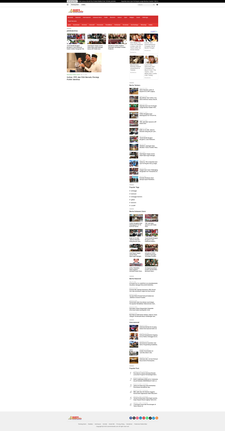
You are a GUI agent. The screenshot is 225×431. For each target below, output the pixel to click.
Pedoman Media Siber (140, 424)
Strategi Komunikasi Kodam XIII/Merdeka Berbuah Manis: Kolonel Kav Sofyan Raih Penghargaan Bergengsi (151, 269)
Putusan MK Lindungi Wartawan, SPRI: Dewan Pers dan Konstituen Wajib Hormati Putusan (142, 290)
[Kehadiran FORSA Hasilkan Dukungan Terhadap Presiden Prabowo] (117, 39)
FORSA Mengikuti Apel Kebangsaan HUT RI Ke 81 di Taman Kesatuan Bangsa (148, 114)
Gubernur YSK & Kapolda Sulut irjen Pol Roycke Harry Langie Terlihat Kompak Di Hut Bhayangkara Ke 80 (148, 162)
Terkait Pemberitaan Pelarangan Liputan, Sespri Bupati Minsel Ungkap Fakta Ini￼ (145, 398)
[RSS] (156, 418)
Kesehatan (76, 25)
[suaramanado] (75, 11)
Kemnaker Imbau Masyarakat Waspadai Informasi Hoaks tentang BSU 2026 (141, 309)
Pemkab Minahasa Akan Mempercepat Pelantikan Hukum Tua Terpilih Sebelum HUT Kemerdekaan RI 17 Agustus (148, 178)
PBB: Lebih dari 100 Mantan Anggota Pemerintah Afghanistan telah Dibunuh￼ (145, 392)
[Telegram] (153, 418)
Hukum (120, 17)
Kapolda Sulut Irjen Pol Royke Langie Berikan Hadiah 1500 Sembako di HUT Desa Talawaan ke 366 (130, 1)
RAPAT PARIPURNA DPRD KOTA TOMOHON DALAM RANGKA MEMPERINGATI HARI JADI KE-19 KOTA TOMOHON (145, 380)
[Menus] (68, 4)
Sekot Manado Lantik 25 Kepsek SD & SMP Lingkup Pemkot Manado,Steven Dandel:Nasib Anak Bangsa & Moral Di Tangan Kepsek (148, 90)
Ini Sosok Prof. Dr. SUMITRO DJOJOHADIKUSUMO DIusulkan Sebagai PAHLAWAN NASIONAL (143, 284)
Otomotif (91, 25)
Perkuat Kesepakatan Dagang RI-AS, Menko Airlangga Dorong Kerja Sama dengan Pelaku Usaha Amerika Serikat (149, 335)
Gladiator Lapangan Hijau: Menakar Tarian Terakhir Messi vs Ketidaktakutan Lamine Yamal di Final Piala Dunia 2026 (149, 146)
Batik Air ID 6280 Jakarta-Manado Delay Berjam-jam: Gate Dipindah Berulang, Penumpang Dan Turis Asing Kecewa (148, 130)
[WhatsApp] (147, 418)
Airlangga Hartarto (136, 197)
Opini (125, 17)
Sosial (138, 17)
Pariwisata (100, 25)
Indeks (83, 4)
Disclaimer (129, 424)
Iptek (69, 25)
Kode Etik (112, 424)
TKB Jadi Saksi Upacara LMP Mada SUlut (148, 122)
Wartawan (98, 424)
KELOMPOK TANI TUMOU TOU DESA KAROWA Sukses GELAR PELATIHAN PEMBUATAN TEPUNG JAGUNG (148, 98)
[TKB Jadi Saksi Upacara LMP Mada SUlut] (133, 123)
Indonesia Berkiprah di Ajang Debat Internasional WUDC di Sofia (148, 327)
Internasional (87, 17)
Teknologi (143, 25)
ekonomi (133, 202)
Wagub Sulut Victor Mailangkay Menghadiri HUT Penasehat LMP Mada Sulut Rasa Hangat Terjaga (149, 170)
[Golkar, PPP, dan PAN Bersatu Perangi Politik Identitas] (84, 62)
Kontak (105, 424)
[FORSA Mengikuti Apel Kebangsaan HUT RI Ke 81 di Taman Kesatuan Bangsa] (133, 115)
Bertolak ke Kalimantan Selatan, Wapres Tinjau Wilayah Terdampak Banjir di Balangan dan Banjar (143, 315)
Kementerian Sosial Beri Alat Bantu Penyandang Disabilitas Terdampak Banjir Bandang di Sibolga (148, 343)
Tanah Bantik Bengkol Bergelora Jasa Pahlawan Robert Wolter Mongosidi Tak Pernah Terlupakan (75, 47)
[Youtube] (143, 418)
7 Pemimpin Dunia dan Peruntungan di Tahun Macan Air (144, 405)
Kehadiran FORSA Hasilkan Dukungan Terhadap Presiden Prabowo (117, 47)
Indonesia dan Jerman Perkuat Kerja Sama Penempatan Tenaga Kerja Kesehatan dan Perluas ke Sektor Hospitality (149, 359)
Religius (132, 17)
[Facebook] (130, 418)
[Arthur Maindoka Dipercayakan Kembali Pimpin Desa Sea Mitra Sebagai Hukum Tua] (136, 262)
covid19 (133, 205)
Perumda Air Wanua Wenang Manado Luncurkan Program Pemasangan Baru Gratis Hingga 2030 (144, 373)
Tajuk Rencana (72, 21)
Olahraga (145, 17)
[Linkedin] (140, 418)
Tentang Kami (75, 4)
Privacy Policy (120, 424)
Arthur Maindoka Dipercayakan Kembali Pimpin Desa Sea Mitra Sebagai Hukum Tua (135, 269)
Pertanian (125, 25)
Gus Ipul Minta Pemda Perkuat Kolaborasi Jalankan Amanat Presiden (141, 296)
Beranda (70, 17)
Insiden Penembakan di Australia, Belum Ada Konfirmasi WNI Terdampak (148, 351)
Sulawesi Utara (97, 17)
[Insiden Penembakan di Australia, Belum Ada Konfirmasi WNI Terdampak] (133, 352)
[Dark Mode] (157, 4)
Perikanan (117, 25)
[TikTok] (150, 418)
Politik (106, 17)
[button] (154, 4)
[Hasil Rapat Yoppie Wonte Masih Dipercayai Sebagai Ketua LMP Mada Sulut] (97, 39)
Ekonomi (112, 17)
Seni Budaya (134, 25)
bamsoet (133, 194)
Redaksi (90, 424)
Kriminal (84, 25)
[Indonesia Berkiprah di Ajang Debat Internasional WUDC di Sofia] (133, 328)
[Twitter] (134, 418)
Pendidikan (109, 25)
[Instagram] (137, 418)
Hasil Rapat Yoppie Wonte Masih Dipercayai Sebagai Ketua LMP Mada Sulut (95, 47)
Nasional (78, 17)
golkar (133, 200)
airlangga (134, 191)
